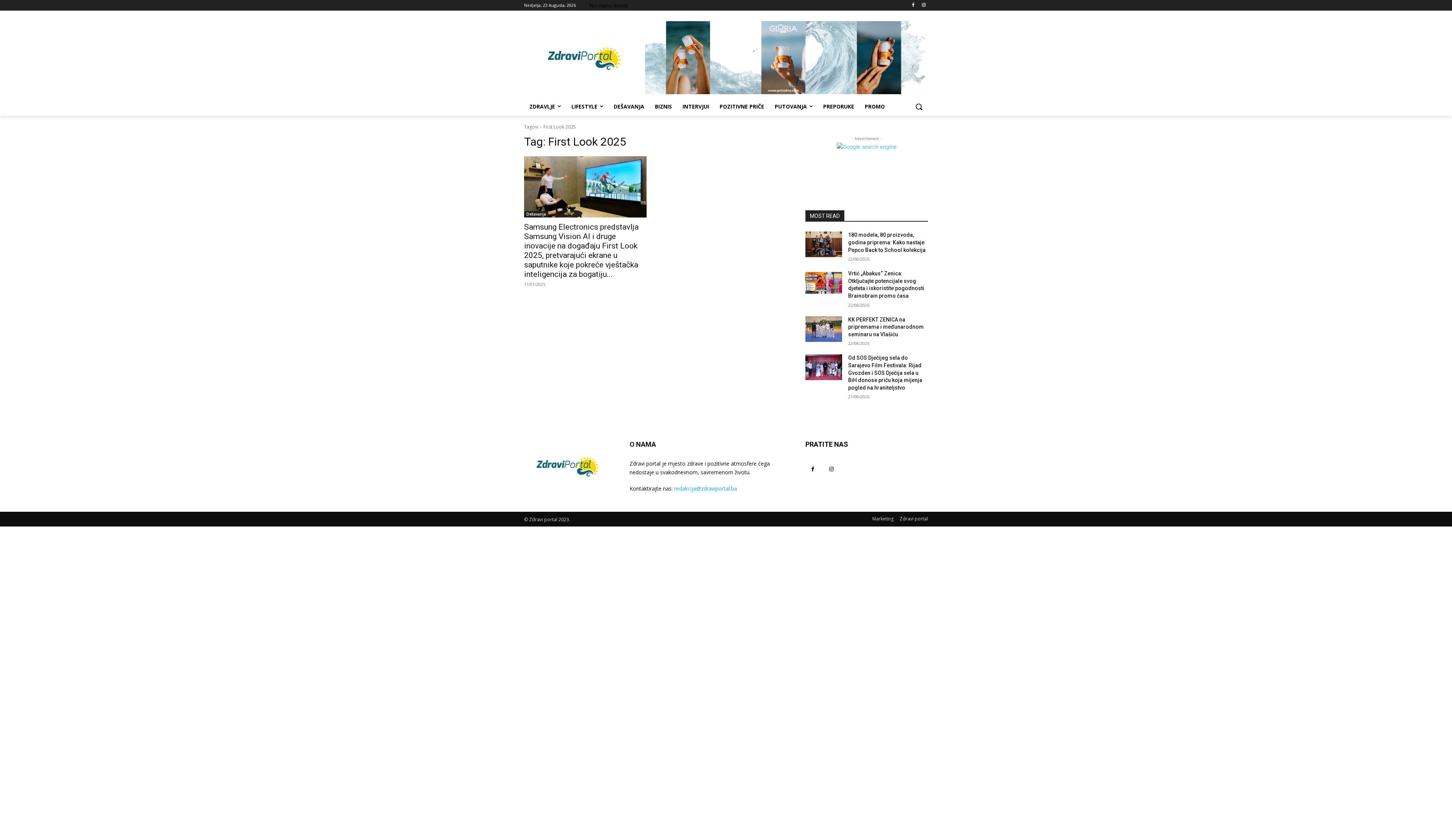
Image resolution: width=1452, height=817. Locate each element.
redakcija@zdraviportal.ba (705, 488)
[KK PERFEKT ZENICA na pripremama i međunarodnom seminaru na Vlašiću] (823, 329)
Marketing (883, 519)
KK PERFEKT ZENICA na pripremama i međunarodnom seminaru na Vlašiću (886, 327)
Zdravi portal (914, 519)
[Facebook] (913, 5)
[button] (919, 107)
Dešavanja (536, 214)
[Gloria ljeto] (786, 57)
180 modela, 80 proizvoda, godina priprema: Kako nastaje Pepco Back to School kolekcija (887, 242)
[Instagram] (923, 5)
